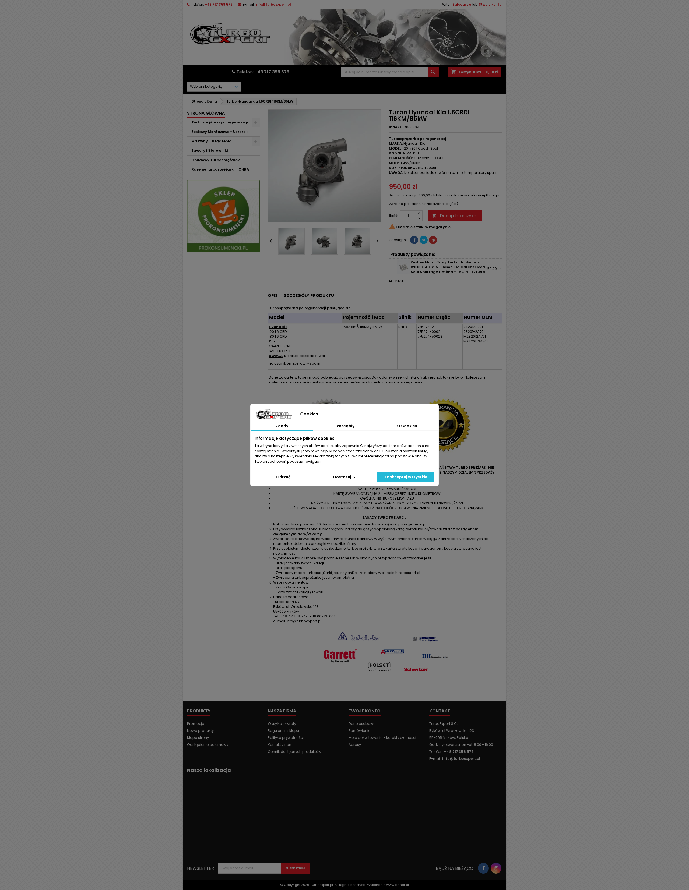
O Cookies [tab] (407, 426)
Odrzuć (283, 477)
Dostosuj (342, 477)
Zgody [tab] (282, 426)
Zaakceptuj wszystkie (405, 477)
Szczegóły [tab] (344, 426)
